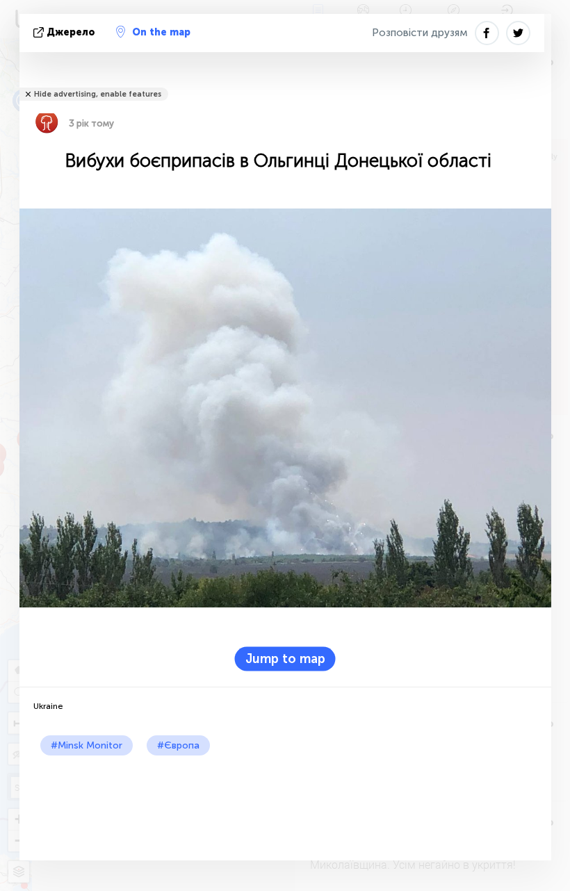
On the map (161, 32)
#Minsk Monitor (86, 745)
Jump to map (285, 658)
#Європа (178, 745)
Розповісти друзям (420, 32)
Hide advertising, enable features (97, 94)
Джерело (71, 32)
